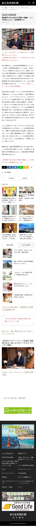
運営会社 (4, 477)
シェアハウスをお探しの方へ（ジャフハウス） (26, 482)
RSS (22, 517)
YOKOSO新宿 (22, 473)
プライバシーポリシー (8, 473)
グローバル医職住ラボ (24, 477)
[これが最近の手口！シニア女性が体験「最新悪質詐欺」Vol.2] (10, 178)
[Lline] (20, 167)
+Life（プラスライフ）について (10, 482)
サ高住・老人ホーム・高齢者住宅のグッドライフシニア (26, 459)
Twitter (16, 517)
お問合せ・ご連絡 (7, 487)
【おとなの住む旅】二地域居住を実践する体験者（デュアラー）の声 (9, 463)
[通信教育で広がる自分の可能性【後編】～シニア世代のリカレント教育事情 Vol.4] (26, 178)
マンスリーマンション (24, 469)
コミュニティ (12, 14)
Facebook (19, 517)
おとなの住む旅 (18, 514)
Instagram (13, 517)
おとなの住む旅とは (7, 453)
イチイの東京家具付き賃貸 (26, 465)
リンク (20, 487)
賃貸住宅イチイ (22, 453)
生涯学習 (5, 14)
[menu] (33, 3)
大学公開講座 (7, 172)
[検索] (29, 3)
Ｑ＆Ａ (4, 469)
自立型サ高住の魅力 (7, 457)
